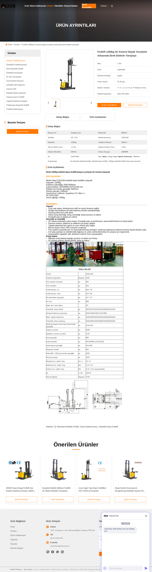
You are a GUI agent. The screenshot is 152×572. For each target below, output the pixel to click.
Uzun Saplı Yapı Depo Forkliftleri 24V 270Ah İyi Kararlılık (92, 489)
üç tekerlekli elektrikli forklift (66, 427)
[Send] (146, 568)
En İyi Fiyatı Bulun (109, 105)
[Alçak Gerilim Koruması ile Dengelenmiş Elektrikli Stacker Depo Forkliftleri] (130, 470)
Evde (27, 6)
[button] (9, 475)
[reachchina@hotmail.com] (62, 552)
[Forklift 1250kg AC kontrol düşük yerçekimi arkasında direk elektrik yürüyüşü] (70, 73)
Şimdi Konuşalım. (87, 6)
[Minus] (146, 515)
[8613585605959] (57, 552)
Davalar (13, 544)
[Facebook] (52, 552)
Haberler (14, 540)
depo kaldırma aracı (89, 427)
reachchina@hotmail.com (59, 546)
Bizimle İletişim (71, 6)
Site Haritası (28, 569)
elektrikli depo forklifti (108, 427)
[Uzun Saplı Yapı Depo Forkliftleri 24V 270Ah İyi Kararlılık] (94, 470)
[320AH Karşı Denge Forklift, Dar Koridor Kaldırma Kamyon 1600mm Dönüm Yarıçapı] (21, 470)
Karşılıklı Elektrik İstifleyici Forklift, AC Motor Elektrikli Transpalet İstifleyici (56, 489)
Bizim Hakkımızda (38, 6)
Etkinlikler (59, 6)
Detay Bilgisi (62, 117)
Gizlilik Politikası (16, 569)
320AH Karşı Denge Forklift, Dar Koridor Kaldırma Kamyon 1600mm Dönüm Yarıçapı (21, 489)
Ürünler (50, 6)
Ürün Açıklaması (98, 117)
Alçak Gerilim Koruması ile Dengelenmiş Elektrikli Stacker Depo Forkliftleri (130, 489)
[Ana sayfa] (8, 6)
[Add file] (105, 568)
